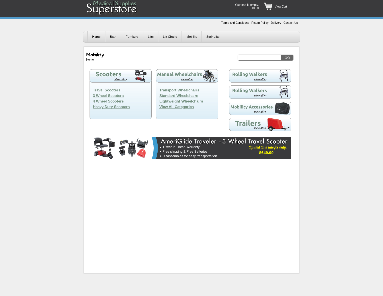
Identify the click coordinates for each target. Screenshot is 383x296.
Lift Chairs (170, 36)
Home (96, 36)
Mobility (191, 36)
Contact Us (290, 22)
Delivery (276, 22)
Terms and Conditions (235, 22)
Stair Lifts (212, 36)
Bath (113, 36)
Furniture (132, 36)
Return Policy (260, 22)
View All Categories (176, 107)
